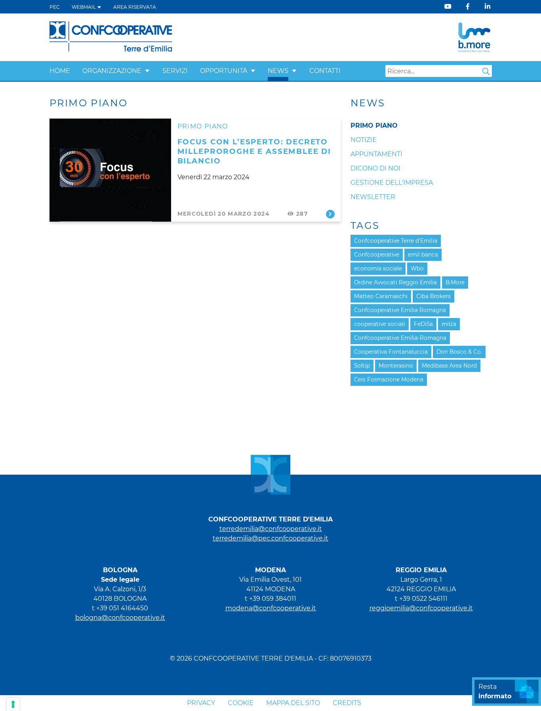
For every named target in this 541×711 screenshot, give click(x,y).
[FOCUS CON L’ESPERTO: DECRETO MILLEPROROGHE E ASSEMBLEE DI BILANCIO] (110, 170)
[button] (147, 71)
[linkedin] (487, 6)
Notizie (364, 140)
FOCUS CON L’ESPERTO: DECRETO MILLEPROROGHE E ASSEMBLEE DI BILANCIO (254, 151)
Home (60, 71)
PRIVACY (201, 703)
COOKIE (240, 703)
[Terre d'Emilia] (111, 36)
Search (486, 71)
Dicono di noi (375, 168)
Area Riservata (134, 7)
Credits (347, 703)
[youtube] (447, 6)
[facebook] (468, 6)
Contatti (325, 71)
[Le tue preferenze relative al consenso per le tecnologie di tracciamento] (13, 704)
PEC (55, 7)
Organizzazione (111, 71)
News (278, 71)
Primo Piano (202, 126)
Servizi (175, 71)
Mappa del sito (293, 703)
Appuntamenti (376, 154)
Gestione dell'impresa (392, 182)
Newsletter (373, 197)
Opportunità (223, 71)
